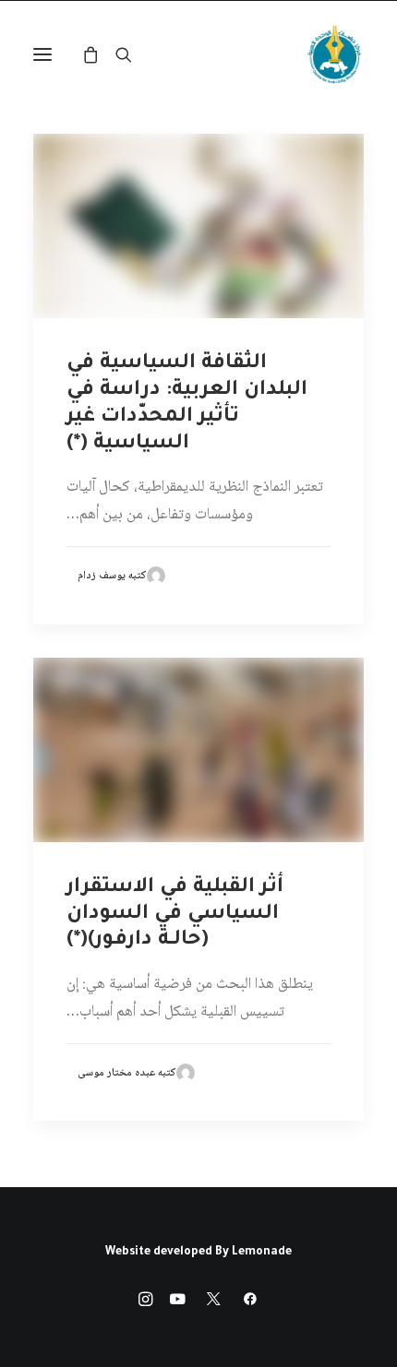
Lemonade (262, 1252)
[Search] (132, 54)
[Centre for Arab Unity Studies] (334, 54)
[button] (42, 54)
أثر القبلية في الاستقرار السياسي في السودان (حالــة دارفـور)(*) (174, 915)
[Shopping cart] (98, 54)
